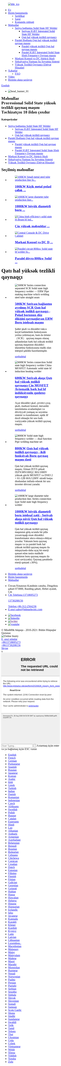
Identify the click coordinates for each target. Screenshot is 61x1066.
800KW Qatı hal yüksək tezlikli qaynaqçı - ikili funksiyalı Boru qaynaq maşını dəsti (32, 454)
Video (11, 76)
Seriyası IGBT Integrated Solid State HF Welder (38, 33)
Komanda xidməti (24, 22)
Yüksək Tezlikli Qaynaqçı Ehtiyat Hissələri (31, 162)
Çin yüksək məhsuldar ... (32, 226)
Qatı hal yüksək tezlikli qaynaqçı (39, 37)
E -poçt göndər (9, 639)
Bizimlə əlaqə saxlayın (20, 79)
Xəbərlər (12, 70)
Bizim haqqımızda (18, 12)
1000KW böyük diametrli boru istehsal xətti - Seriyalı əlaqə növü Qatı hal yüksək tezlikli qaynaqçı (34, 517)
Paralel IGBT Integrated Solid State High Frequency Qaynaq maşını (41, 54)
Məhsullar (13, 25)
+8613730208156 (11, 645)
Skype (4, 648)
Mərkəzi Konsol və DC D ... (34, 242)
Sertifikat (20, 16)
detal (23, 356)
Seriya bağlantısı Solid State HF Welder (36, 28)
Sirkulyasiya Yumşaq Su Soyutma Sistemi (37, 61)
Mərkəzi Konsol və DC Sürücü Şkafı (35, 58)
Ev (9, 9)
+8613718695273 (11, 642)
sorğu (18, 356)
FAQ (17, 73)
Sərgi (18, 19)
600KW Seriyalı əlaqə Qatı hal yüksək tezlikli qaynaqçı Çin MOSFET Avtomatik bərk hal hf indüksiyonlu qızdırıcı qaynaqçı (33, 387)
